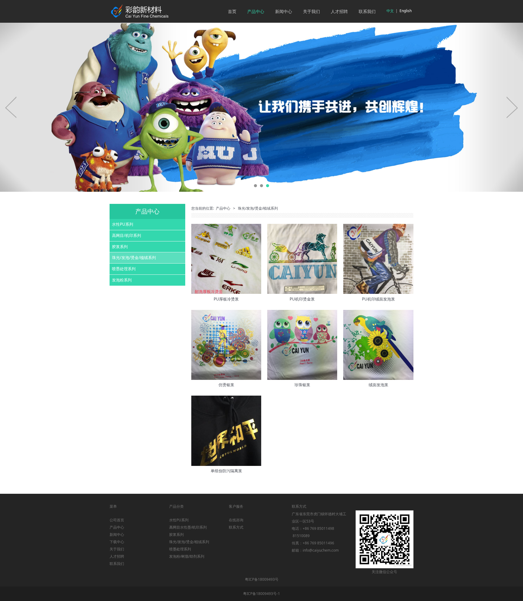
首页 (232, 11)
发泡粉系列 (122, 280)
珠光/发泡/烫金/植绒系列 (134, 257)
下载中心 (117, 541)
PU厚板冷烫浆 (226, 299)
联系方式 (236, 527)
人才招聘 (339, 11)
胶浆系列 (120, 246)
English (406, 10)
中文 (390, 10)
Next (512, 107)
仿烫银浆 (226, 384)
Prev (11, 107)
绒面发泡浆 (378, 384)
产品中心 (255, 11)
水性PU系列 (122, 224)
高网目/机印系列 (126, 235)
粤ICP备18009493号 (261, 579)
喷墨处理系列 (124, 268)
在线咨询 (236, 520)
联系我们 (367, 11)
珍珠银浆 (302, 384)
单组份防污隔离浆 (226, 470)
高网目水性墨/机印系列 (188, 527)
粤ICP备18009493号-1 (261, 593)
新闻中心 (283, 11)
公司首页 (117, 520)
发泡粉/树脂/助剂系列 (186, 556)
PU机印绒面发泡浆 (378, 299)
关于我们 (311, 11)
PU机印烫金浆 (302, 299)
